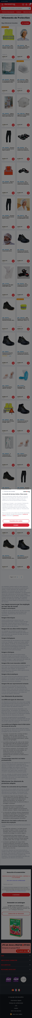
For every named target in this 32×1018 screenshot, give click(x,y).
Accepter (16, 525)
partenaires (16, 515)
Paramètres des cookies (16, 521)
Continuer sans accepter (9, 491)
